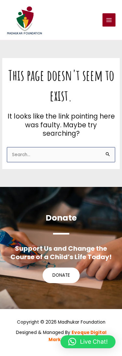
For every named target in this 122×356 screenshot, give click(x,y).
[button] (88, 341)
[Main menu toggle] (109, 20)
